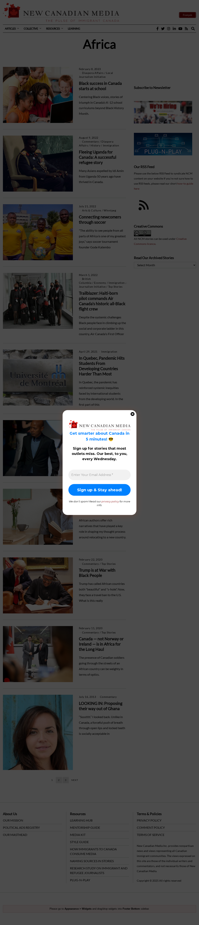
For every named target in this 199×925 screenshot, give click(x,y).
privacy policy (110, 501)
